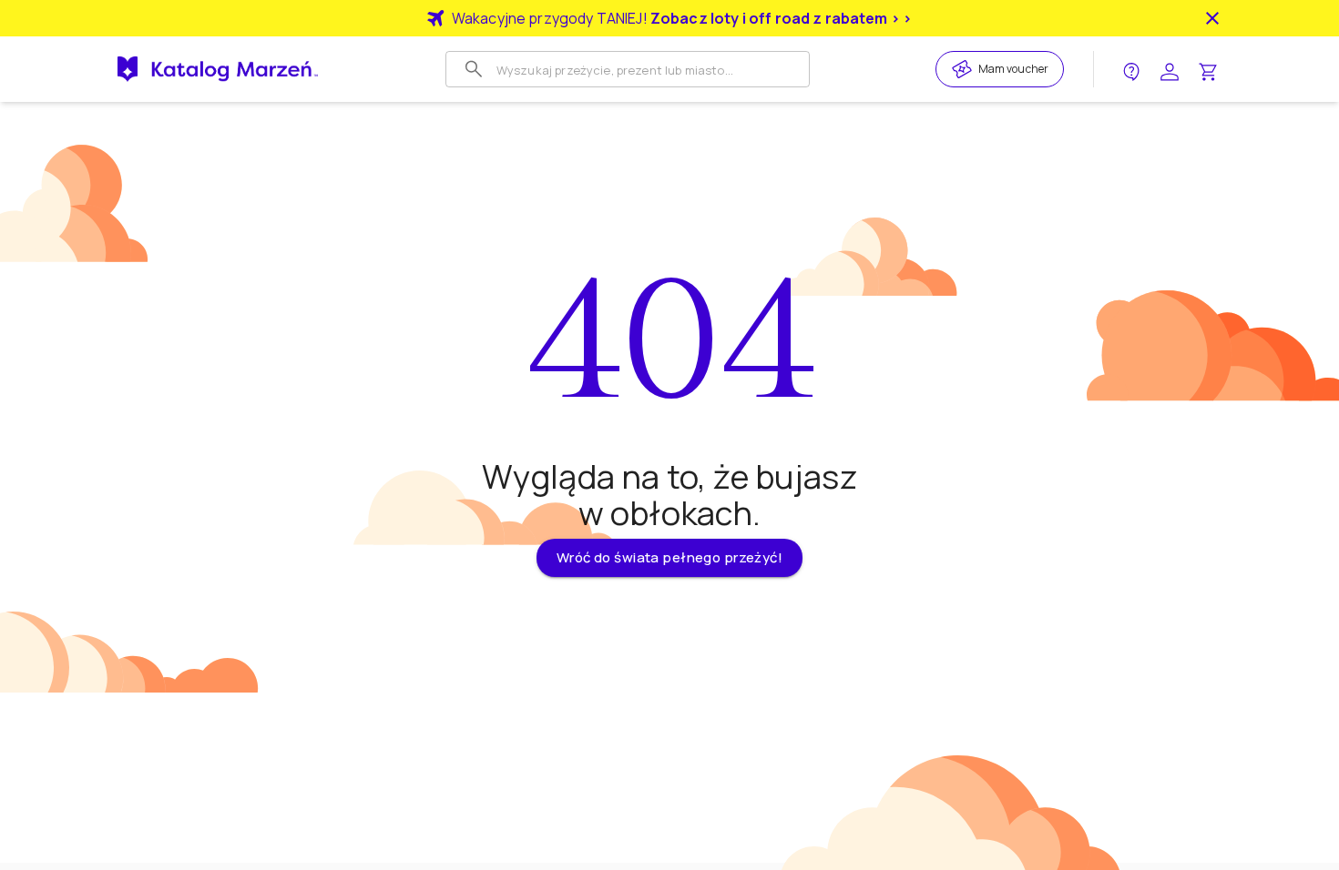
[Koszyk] (1207, 69)
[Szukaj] (473, 69)
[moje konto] (1169, 69)
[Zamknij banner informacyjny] (1212, 18)
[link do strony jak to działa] (1131, 69)
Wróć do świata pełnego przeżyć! (669, 557)
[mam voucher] (964, 69)
